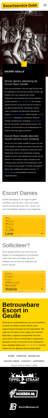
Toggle (45, 5)
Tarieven (21, 356)
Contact (26, 361)
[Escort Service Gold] (20, 5)
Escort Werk (15, 261)
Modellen (34, 356)
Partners (38, 361)
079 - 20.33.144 (24, 101)
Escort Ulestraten (18, 114)
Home (11, 356)
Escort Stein (36, 121)
